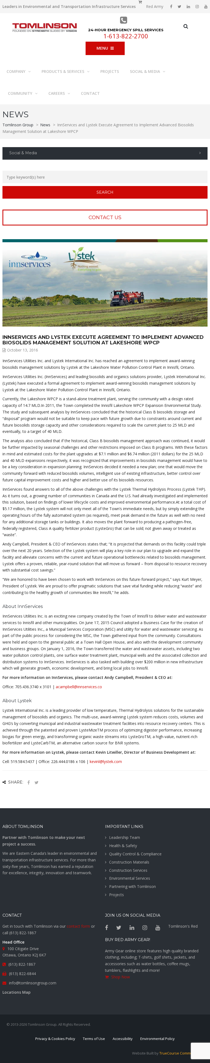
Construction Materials (129, 862)
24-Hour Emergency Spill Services (126, 30)
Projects (116, 894)
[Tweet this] (36, 782)
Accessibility (123, 1038)
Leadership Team (124, 837)
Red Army (154, 6)
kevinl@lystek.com (106, 761)
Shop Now (120, 976)
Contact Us (105, 218)
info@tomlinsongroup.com (32, 982)
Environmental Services (129, 878)
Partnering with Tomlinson (132, 886)
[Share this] (28, 782)
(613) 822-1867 (22, 932)
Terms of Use (94, 1038)
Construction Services (128, 870)
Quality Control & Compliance (135, 853)
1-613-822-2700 (125, 36)
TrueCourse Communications (183, 1053)
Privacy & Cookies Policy (55, 1038)
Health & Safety (123, 845)
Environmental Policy (157, 1038)
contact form (78, 926)
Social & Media (23, 152)
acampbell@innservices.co (79, 686)
